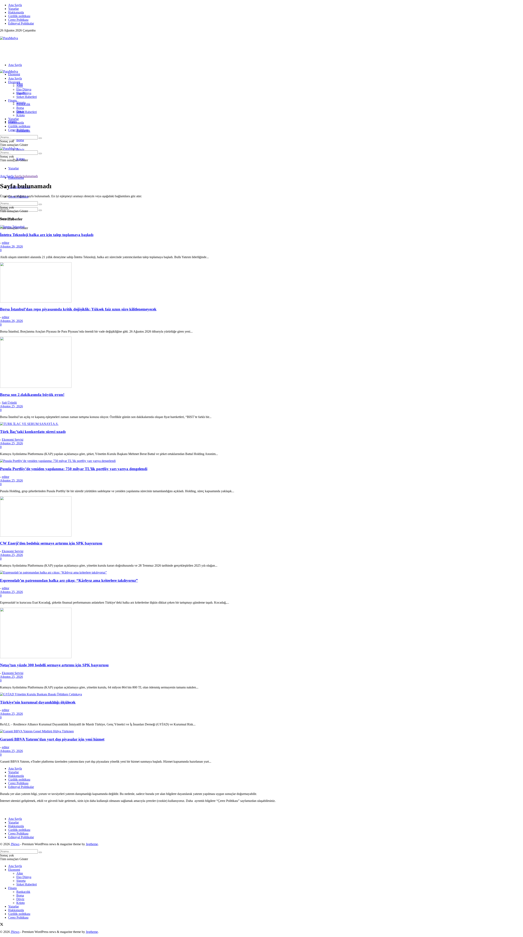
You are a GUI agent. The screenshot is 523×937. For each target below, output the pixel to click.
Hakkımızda (16, 12)
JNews (15, 844)
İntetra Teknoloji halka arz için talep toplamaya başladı (46, 235)
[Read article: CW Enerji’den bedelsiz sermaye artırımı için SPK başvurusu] (261, 516)
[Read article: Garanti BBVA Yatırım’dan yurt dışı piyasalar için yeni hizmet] (261, 731)
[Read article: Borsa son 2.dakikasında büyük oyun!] (261, 363)
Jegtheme (92, 844)
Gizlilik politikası (19, 16)
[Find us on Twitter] (1, 34)
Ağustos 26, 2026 (11, 246)
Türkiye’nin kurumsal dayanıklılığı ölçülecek (38, 702)
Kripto (20, 115)
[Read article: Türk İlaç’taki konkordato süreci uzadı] (261, 424)
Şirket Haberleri (26, 112)
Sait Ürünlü (9, 402)
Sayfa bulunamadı (26, 176)
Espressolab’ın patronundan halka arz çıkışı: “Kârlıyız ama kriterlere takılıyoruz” (69, 580)
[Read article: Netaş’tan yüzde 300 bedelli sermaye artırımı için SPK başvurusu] (261, 633)
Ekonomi (14, 74)
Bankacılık (23, 104)
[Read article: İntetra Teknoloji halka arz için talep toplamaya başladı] (261, 227)
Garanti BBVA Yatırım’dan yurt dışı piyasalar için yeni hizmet (52, 739)
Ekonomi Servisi (12, 439)
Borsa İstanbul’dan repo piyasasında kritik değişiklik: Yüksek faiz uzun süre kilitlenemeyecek (78, 309)
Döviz (20, 149)
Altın (19, 85)
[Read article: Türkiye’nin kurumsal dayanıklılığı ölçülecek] (261, 694)
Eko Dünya (23, 89)
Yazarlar (13, 8)
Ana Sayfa (15, 5)
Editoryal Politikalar (21, 23)
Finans (12, 100)
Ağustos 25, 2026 (11, 406)
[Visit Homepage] (9, 38)
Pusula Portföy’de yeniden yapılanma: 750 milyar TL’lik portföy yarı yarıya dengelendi (73, 469)
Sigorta (21, 93)
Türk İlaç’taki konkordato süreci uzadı (33, 431)
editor (5, 242)
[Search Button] (40, 210)
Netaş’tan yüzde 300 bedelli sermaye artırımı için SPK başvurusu (54, 665)
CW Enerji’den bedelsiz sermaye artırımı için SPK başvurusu (51, 543)
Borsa (20, 140)
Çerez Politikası (18, 19)
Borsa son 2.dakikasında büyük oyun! (32, 394)
